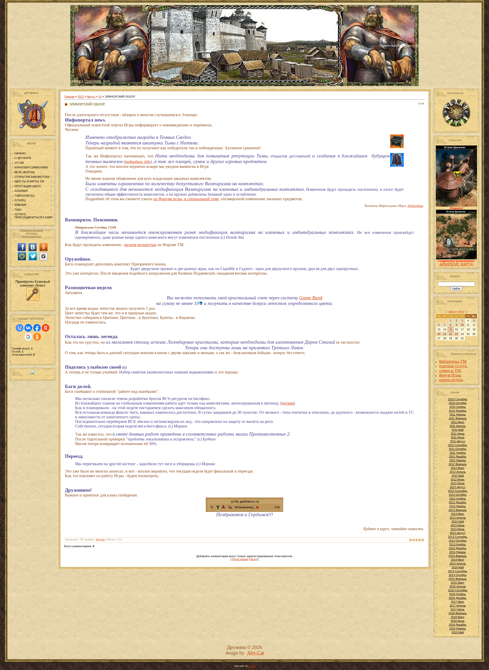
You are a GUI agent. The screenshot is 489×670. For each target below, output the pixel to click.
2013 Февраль (458, 510)
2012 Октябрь (458, 494)
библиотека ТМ (452, 361)
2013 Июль (458, 529)
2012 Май (458, 475)
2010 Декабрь (457, 410)
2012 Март (457, 468)
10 (462, 324)
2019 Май (458, 632)
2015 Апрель (458, 586)
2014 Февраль (458, 555)
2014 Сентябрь (457, 571)
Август (91, 96)
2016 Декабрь (457, 597)
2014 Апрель (458, 563)
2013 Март (457, 513)
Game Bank (310, 297)
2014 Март (457, 559)
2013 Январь (457, 506)
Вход (106, 80)
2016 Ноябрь (457, 594)
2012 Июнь (458, 479)
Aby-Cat (100, 539)
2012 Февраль (458, 464)
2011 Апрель (458, 425)
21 (444, 334)
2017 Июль (458, 609)
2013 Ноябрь (457, 544)
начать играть (451, 380)
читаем (287, 403)
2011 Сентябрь (457, 445)
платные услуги (453, 366)
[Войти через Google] (28, 337)
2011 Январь (458, 414)
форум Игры (450, 375)
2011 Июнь (458, 433)
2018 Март (457, 617)
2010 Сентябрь (457, 399)
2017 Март (457, 601)
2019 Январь (457, 628)
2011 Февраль (458, 418)
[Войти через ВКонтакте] (28, 328)
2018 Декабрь (457, 624)
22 (450, 334)
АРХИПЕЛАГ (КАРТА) (456, 264)
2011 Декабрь (457, 456)
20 (438, 334)
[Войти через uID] (19, 328)
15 (100, 96)
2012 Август (457, 487)
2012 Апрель (458, 471)
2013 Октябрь (458, 540)
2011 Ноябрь (458, 452)
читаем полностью (140, 245)
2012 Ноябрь (457, 498)
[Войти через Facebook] (37, 328)
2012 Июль (458, 483)
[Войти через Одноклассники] (37, 337)
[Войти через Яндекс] (45, 328)
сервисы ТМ (450, 370)
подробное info (137, 161)
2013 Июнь (458, 525)
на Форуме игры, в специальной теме (186, 199)
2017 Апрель (458, 605)
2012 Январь (457, 460)
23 (456, 334)
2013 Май (458, 521)
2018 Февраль (458, 613)
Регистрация (93, 80)
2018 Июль (458, 620)
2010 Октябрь (458, 403)
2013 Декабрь (457, 548)
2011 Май (458, 429)
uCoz (252, 665)
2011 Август (457, 441)
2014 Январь (457, 552)
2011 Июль (458, 437)
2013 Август (457, 532)
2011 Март (457, 422)
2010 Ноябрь (457, 406)
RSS (416, 45)
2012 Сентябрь (457, 490)
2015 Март (457, 582)
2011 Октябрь (457, 448)
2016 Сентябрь (457, 590)
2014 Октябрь (458, 575)
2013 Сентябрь (457, 536)
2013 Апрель (458, 517)
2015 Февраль (458, 578)
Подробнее (415, 206)
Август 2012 (456, 311)
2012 (81, 96)
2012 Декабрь (457, 502)
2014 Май (458, 567)
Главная (75, 80)
